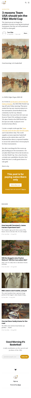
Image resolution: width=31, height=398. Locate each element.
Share (25, 33)
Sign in (23, 189)
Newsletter (5, 9)
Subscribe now (15, 185)
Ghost (19, 385)
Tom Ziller (10, 32)
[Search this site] (25, 2)
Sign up (15, 381)
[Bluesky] (15, 369)
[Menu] (28, 2)
